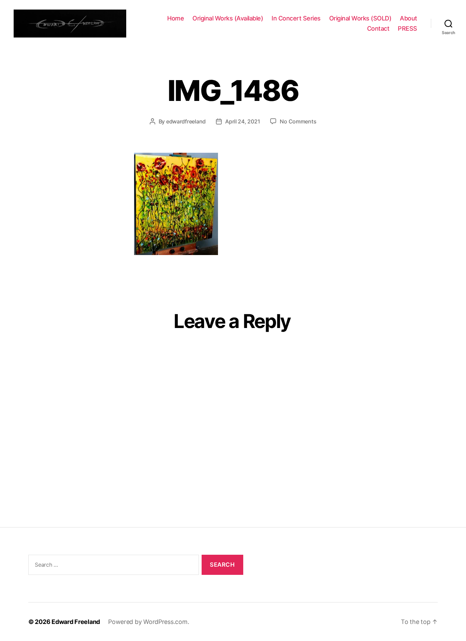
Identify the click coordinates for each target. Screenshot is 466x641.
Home (175, 18)
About (408, 18)
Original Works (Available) (227, 18)
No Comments (298, 121)
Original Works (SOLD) (360, 18)
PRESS (407, 28)
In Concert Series (296, 18)
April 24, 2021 (242, 121)
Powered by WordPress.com (148, 621)
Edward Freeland (76, 621)
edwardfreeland (186, 121)
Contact (378, 28)
